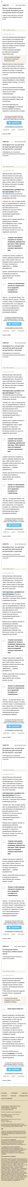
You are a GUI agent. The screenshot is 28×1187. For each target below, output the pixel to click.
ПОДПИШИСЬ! (15, 122)
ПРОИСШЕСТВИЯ (23, 1095)
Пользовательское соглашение (8, 1156)
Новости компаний (6, 1098)
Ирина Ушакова (22, 946)
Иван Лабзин (22, 5)
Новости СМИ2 (6, 134)
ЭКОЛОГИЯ (13, 1095)
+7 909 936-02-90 (9, 1116)
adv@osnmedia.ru (5, 1120)
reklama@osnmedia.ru (16, 1119)
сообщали (11, 106)
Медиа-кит (13, 1139)
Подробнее (3, 1154)
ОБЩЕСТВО (5, 5)
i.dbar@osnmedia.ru (8, 1115)
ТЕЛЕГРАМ (21, 129)
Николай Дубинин (8, 191)
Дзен (13, 129)
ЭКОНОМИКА (14, 1093)
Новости (6, 129)
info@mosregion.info (8, 1109)
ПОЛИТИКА (4, 1093)
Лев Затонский (22, 141)
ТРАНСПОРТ (4, 1095)
